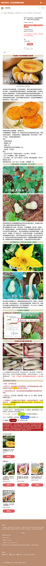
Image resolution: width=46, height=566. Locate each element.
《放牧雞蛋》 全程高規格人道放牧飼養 (8, 505)
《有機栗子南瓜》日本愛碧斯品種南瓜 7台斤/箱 (8, 450)
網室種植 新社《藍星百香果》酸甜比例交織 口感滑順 (22, 478)
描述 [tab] (5, 52)
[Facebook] (41, 2)
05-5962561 (13, 420)
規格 (25, 39)
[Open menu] (39, 8)
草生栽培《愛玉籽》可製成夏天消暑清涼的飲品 (36, 477)
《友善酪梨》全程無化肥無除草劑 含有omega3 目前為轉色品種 (8, 478)
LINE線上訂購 (21, 414)
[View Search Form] (41, 7)
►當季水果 (31, 48)
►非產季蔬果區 (27, 48)
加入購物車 (30, 44)
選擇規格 (9, 456)
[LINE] (43, 2)
